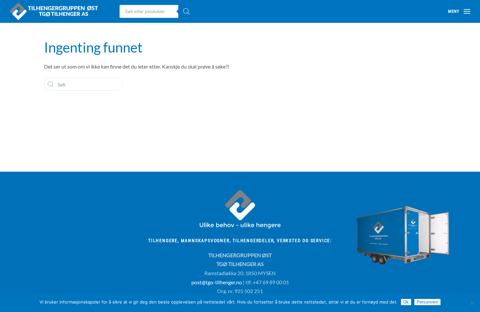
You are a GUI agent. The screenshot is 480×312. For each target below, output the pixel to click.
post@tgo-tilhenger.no (216, 282)
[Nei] (472, 303)
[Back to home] (60, 11)
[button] (459, 11)
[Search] (186, 11)
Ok (406, 302)
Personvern (427, 302)
